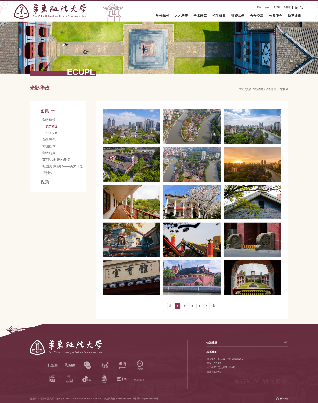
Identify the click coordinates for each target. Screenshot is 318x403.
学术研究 (200, 15)
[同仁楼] (252, 202)
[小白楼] (131, 202)
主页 (296, 7)
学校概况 (162, 15)
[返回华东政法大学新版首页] (50, 5)
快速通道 (294, 15)
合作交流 (256, 15)
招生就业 (219, 15)
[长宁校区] (131, 126)
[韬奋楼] (252, 277)
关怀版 (287, 7)
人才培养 (181, 15)
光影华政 (251, 89)
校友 (267, 7)
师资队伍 (237, 15)
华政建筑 (270, 89)
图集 (261, 89)
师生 (259, 7)
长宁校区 (283, 89)
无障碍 (276, 7)
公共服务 (275, 15)
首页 (241, 89)
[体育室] (192, 240)
